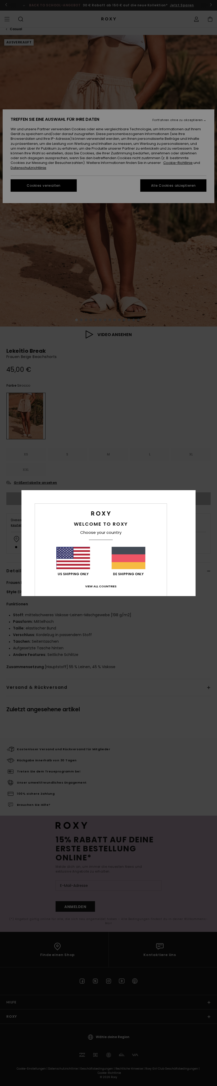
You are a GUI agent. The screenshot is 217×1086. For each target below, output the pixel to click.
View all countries (100, 586)
